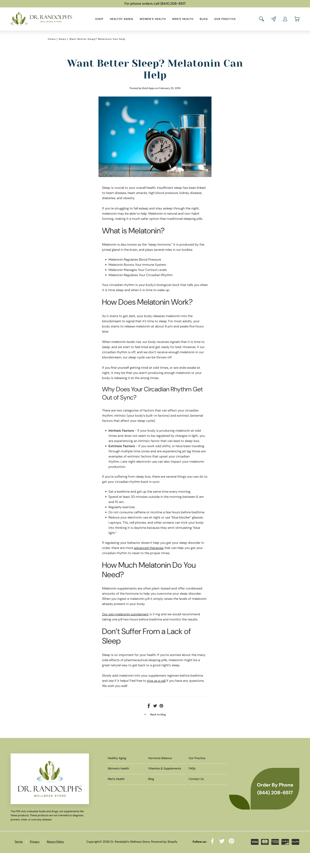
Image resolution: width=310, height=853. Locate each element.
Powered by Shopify (164, 842)
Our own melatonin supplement (125, 614)
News (62, 39)
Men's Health (182, 19)
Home (52, 39)
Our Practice (225, 19)
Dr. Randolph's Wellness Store (130, 842)
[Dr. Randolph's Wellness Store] (41, 19)
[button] (261, 18)
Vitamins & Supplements (164, 768)
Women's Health (153, 19)
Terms (19, 842)
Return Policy (55, 842)
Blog (204, 19)
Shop (99, 19)
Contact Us (196, 779)
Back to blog (158, 714)
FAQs (192, 768)
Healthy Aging (121, 19)
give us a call (156, 681)
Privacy (35, 842)
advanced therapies (149, 548)
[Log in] (285, 19)
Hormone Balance (160, 758)
